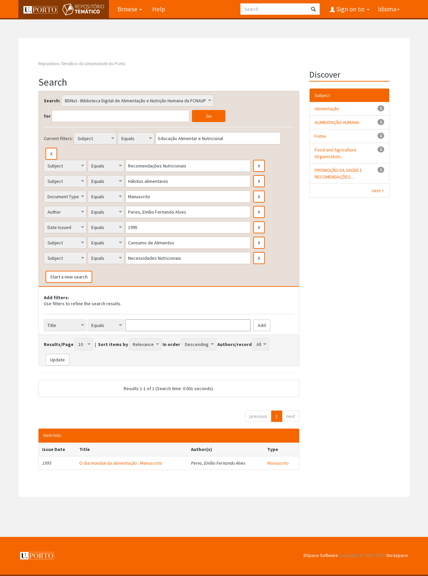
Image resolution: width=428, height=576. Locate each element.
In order (171, 344)
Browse (128, 9)
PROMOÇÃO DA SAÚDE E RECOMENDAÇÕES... (338, 173)
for (47, 116)
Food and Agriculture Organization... (335, 153)
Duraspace (397, 555)
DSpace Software (321, 555)
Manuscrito (278, 463)
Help (158, 9)
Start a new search (69, 277)
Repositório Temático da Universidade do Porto (81, 64)
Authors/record (234, 344)
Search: (52, 101)
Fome (320, 136)
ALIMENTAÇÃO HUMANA (337, 122)
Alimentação (327, 109)
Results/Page (59, 344)
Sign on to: (350, 9)
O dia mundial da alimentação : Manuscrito (120, 463)
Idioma (387, 9)
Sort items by (113, 344)
